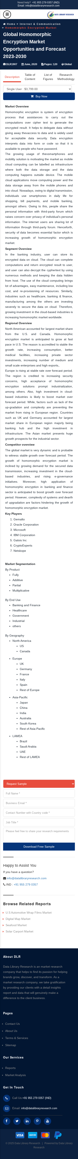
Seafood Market (16, 925)
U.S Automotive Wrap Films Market (29, 912)
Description (12, 77)
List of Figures (48, 77)
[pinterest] (37, 1121)
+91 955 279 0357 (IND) (45, 2)
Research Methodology (65, 77)
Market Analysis (15, 1075)
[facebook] (6, 1121)
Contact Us (12, 1023)
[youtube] (47, 1121)
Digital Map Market (18, 918)
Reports (10, 1068)
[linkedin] (27, 1121)
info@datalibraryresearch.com (27, 878)
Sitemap (10, 1045)
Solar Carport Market (19, 931)
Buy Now (41, 96)
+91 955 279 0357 (25, 884)
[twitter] (17, 1121)
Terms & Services (16, 1038)
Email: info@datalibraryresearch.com (38, 5)
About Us (11, 1031)
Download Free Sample (39, 846)
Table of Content (30, 77)
